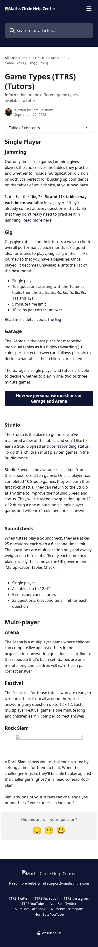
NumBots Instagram (67, 909)
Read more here (37, 220)
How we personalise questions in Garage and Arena (49, 398)
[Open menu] (89, 8)
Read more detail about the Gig (33, 319)
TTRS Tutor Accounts (49, 58)
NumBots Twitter (63, 903)
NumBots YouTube (49, 914)
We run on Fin (52, 933)
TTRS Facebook (46, 898)
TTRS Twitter (19, 898)
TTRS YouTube (33, 903)
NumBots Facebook (30, 909)
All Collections (16, 58)
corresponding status (69, 446)
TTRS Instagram (76, 898)
